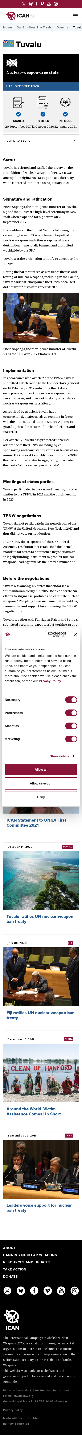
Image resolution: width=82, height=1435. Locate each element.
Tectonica (22, 1424)
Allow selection (41, 783)
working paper (32, 624)
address (17, 230)
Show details (59, 756)
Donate (10, 1276)
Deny (41, 797)
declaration (29, 383)
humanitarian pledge (20, 591)
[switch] (71, 712)
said (17, 282)
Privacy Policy (50, 681)
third (59, 494)
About (9, 1248)
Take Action (14, 1269)
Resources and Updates (27, 1262)
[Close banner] (75, 634)
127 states (38, 586)
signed (25, 168)
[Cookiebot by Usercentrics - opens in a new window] (49, 634)
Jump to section (19, 140)
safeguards (35, 417)
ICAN (52, 354)
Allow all (41, 769)
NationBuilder (29, 1418)
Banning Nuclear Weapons (30, 1255)
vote (24, 533)
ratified (42, 168)
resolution (53, 455)
